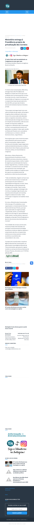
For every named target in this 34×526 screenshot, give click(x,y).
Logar (24, 523)
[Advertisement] (17, 25)
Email (6, 494)
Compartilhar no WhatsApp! (11, 51)
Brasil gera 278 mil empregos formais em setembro (16, 288)
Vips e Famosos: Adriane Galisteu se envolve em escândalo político (20, 471)
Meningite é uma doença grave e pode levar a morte (16, 327)
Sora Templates (17, 523)
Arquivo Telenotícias (10, 488)
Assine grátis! (17, 513)
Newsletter (7, 490)
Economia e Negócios (10, 35)
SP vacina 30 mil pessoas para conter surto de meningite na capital (15, 308)
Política (18, 35)
